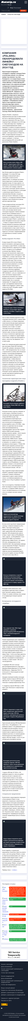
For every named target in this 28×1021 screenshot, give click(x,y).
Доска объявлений (6, 966)
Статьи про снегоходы (7, 972)
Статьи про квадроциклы (8, 984)
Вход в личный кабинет (8, 988)
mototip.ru (14, 870)
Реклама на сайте (6, 1000)
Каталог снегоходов (7, 964)
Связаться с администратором (10, 998)
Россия (9, 4)
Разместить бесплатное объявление (12, 990)
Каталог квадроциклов (7, 976)
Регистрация (17, 7)
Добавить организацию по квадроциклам (13, 995)
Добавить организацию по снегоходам (12, 992)
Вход (11, 7)
